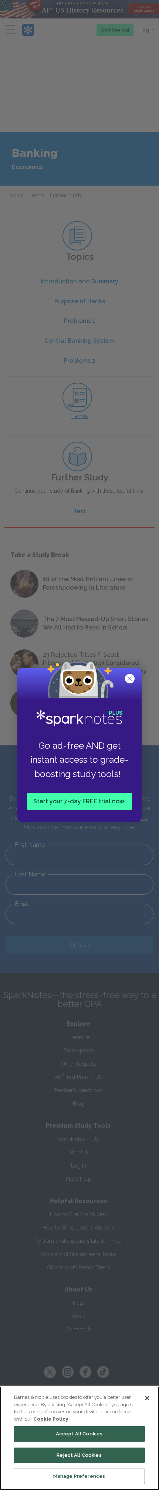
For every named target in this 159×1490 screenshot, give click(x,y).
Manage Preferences (79, 1476)
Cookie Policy (50, 1419)
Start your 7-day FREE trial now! (79, 801)
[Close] (147, 1398)
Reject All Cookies (79, 1455)
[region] (79, 1438)
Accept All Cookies (79, 1433)
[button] (130, 679)
